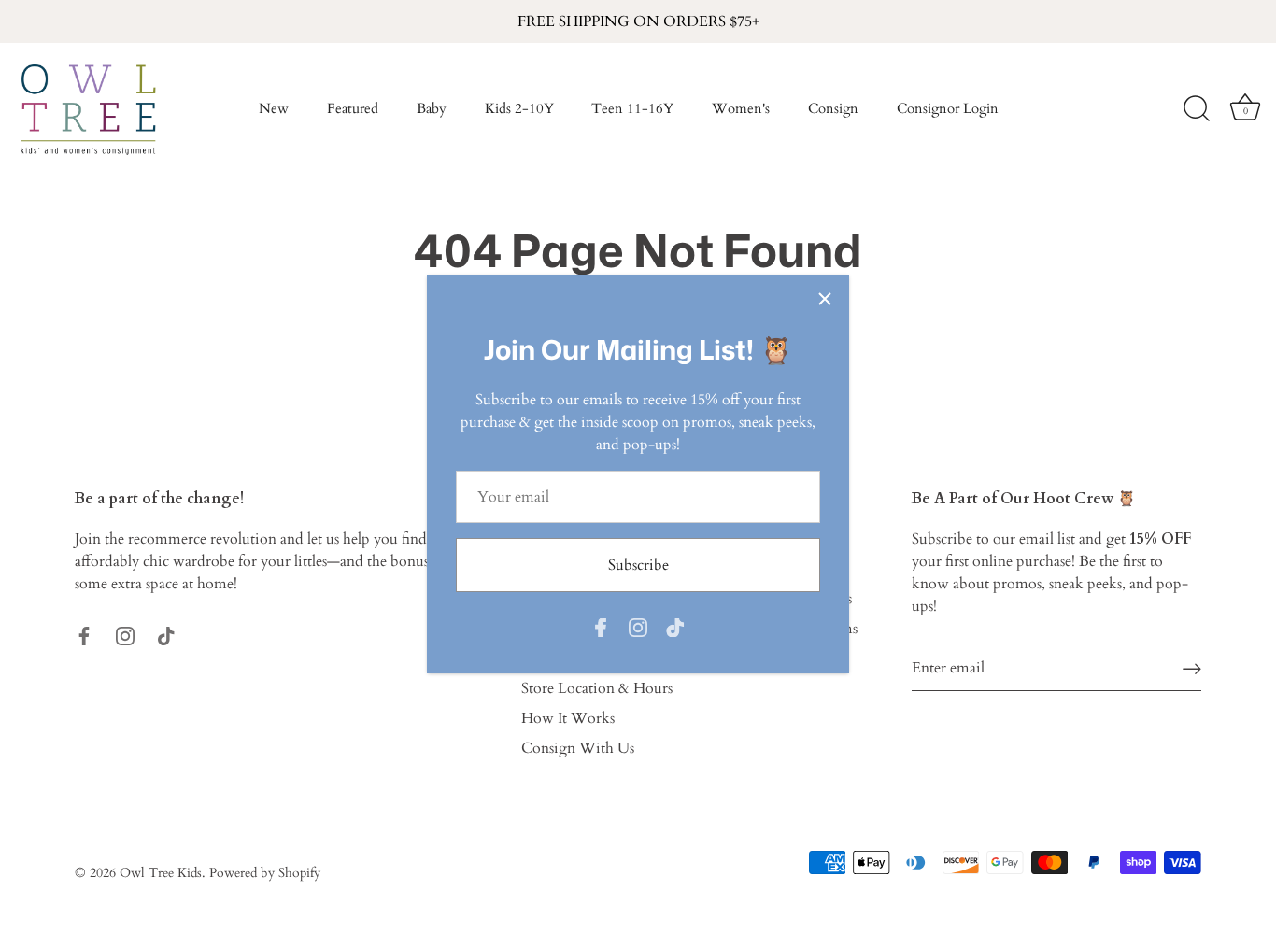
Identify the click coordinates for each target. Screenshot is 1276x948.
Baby (432, 109)
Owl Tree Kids (161, 873)
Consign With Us (577, 748)
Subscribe (638, 565)
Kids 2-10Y (519, 109)
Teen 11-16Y (632, 109)
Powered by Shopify (264, 873)
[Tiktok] (675, 625)
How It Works (568, 718)
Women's (741, 109)
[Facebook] (600, 625)
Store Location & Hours (597, 688)
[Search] (1196, 109)
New (274, 109)
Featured (352, 109)
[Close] (824, 298)
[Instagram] (638, 625)
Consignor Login (948, 109)
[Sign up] (1192, 668)
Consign (833, 109)
